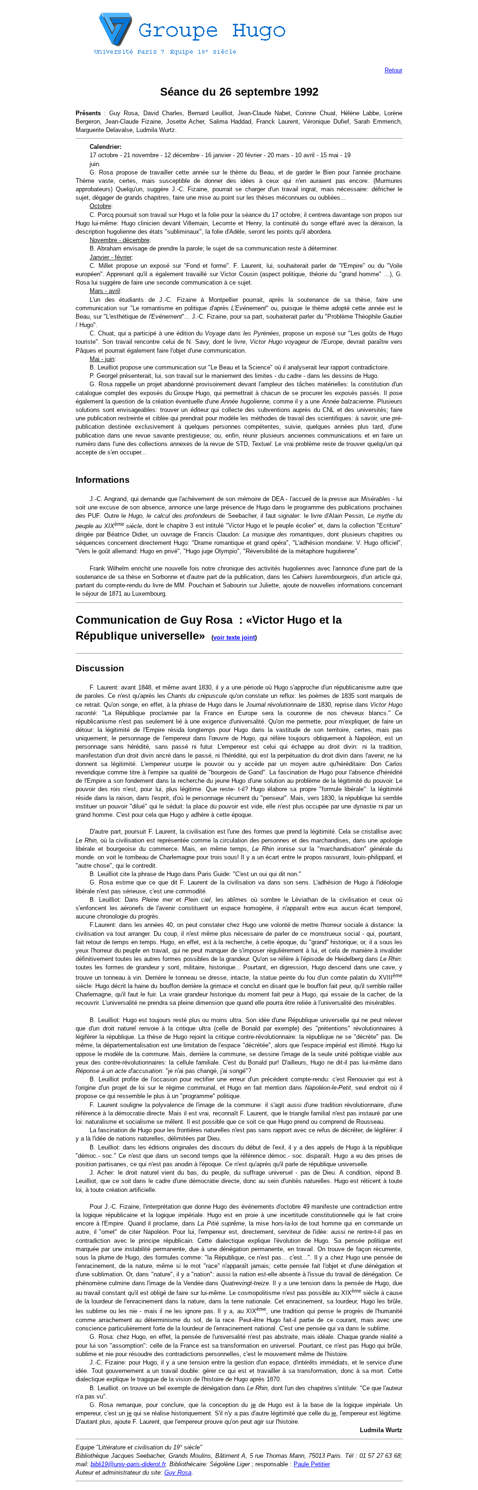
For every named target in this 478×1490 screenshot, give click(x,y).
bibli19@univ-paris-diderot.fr (128, 1464)
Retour (393, 70)
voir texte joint (234, 637)
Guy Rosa (177, 1472)
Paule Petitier (312, 1464)
